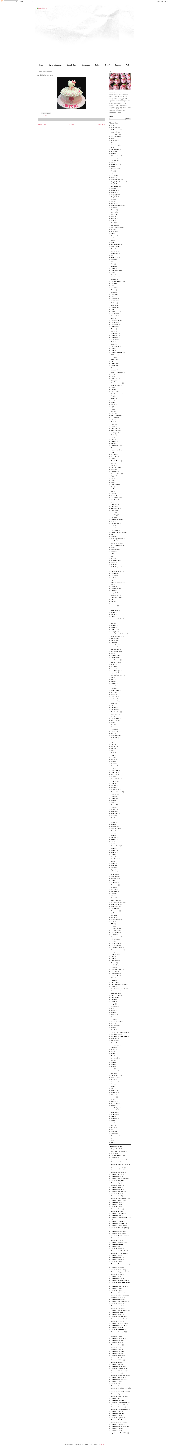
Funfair (113, 459)
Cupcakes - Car (115, 1207)
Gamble (113, 463)
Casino (113, 290)
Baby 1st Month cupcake (118, 182)
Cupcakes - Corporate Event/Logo (121, 1217)
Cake (112, 264)
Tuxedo (113, 986)
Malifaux (113, 614)
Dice (112, 374)
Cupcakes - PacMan (117, 1334)
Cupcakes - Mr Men (116, 1321)
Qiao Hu (113, 803)
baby (112, 1060)
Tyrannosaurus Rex (117, 991)
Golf (112, 489)
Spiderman (114, 883)
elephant (113, 1090)
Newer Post (42, 124)
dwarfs (113, 1088)
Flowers (113, 441)
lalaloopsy (114, 1101)
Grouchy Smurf (115, 497)
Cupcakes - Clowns (116, 1215)
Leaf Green (114, 575)
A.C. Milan (114, 151)
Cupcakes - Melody (116, 1306)
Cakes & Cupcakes (55, 65)
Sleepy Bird (114, 872)
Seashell (113, 844)
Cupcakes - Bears (116, 1194)
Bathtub (113, 216)
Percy (112, 733)
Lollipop (113, 590)
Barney (113, 210)
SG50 (112, 833)
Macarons (114, 606)
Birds (112, 229)
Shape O (113, 854)
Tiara (112, 952)
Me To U (113, 625)
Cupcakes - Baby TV (117, 1181)
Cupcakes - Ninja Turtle (118, 1330)
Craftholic (114, 342)
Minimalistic (114, 645)
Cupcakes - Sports (116, 1381)
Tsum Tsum (114, 982)
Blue (112, 240)
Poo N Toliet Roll (115, 779)
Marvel (113, 623)
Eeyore (113, 407)
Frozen (113, 454)
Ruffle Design (115, 829)
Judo (112, 556)
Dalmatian (114, 363)
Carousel (113, 279)
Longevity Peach (116, 597)
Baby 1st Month (115, 179)
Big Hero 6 (114, 225)
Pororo (113, 787)
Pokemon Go (115, 766)
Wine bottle (114, 1030)
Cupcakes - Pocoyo (116, 1347)
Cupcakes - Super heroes (118, 1396)
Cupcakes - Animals (117, 1170)
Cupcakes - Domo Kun (117, 1233)
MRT (112, 604)
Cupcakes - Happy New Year (119, 1272)
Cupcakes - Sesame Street (119, 1369)
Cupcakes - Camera (117, 1202)
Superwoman (115, 911)
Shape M (113, 852)
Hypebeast (114, 536)
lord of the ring (115, 1103)
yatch (112, 1140)
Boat (112, 242)
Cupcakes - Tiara (116, 1411)
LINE (112, 569)
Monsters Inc (115, 658)
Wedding (113, 1015)
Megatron (114, 627)
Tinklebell (114, 965)
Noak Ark (113, 699)
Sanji (112, 835)
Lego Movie (114, 580)
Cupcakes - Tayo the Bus (118, 1400)
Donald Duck (115, 391)
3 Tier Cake (114, 141)
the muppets (115, 1136)
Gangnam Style (115, 467)
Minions (113, 647)
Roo (112, 818)
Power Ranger (115, 790)
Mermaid (113, 629)
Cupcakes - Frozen (116, 1257)
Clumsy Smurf (115, 331)
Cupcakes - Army (116, 1176)
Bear (112, 221)
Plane (112, 755)
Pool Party (114, 781)
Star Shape (114, 889)
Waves (113, 1012)
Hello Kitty (44, 116)
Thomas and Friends (117, 950)
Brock (112, 249)
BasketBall (114, 214)
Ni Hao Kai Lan (115, 690)
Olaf (112, 705)
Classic (113, 329)
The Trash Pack (115, 945)
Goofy (113, 491)
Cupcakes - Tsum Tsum (118, 1420)
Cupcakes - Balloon (116, 1185)
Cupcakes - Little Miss (117, 1293)
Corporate (86, 65)
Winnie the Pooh (116, 1034)
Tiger (112, 956)
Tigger (113, 958)
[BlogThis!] (44, 113)
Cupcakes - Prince (116, 1353)
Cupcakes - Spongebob (118, 1379)
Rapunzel (114, 805)
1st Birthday (114, 132)
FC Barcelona (115, 417)
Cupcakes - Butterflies (117, 1200)
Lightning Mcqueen (116, 582)
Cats (112, 296)
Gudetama (114, 500)
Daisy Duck (114, 359)
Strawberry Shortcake (117, 902)
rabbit (113, 1121)
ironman (113, 1097)
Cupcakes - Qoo (115, 1358)
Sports (113, 887)
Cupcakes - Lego (116, 1291)
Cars (112, 285)
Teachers (114, 934)
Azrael (113, 177)
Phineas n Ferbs (116, 736)
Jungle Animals (115, 560)
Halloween (114, 504)
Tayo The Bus (115, 930)
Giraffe (113, 478)
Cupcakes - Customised (118, 1223)
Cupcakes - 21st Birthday (118, 1160)
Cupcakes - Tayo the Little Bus (120, 1402)
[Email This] (42, 113)
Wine (112, 1028)
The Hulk (113, 941)
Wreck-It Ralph (115, 1045)
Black (112, 234)
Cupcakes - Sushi (116, 1398)
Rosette (113, 824)
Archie (113, 166)
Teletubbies (114, 939)
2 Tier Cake (114, 134)
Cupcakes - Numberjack (118, 1332)
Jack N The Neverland (117, 545)
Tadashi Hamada (116, 928)
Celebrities (114, 298)
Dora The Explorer (116, 394)
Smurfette (114, 874)
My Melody (114, 673)
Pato (112, 727)
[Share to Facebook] (48, 113)
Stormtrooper (115, 900)
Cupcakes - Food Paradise (118, 1251)
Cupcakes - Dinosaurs (117, 1231)
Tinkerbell (114, 963)
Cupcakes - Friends (116, 1255)
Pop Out (113, 785)
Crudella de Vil (115, 346)
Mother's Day (115, 662)
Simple (113, 867)
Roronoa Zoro (115, 820)
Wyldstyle (114, 1047)
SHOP (107, 65)
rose (112, 1123)
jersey (113, 1099)
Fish (112, 437)
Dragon (113, 398)
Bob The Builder (115, 244)
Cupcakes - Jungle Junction (118, 1286)
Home (41, 65)
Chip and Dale (115, 311)
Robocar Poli (114, 813)
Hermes (113, 517)
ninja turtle (114, 1110)
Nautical (113, 684)
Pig (112, 742)
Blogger (103, 1444)
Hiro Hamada (115, 523)
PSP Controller (115, 718)
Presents (113, 794)
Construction (115, 337)
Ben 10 (113, 223)
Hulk (112, 534)
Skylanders (114, 870)
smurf (113, 1125)
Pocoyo (113, 759)
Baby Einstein (115, 186)
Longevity (114, 593)
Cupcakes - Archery (116, 1174)
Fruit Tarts (114, 456)
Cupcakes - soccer (116, 1428)
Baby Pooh (114, 190)
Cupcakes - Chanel (116, 1209)
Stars (112, 896)
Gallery (97, 65)
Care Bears (114, 277)
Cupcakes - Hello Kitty (117, 1278)
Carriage (113, 283)
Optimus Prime (115, 714)
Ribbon (113, 809)
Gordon (113, 493)
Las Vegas (114, 573)
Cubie (112, 350)
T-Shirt (113, 924)
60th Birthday (115, 149)
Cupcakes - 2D (115, 1162)
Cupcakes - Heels (116, 1276)
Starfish (113, 893)
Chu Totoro (114, 322)
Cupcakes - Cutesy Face (118, 1225)
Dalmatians (114, 366)
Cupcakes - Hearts (116, 1274)
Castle (113, 292)
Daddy (113, 357)
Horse (113, 528)
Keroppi (113, 565)
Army (112, 171)
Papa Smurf (114, 720)
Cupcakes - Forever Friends (119, 1253)
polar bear (114, 1118)
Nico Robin (114, 692)
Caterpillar (114, 294)
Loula (112, 599)
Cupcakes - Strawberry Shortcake (121, 1388)
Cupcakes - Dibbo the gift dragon (120, 1228)
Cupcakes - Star (115, 1384)
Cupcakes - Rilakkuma (117, 1366)
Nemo (113, 686)
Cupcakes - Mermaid (117, 1308)
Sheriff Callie (115, 859)
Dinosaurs (114, 378)
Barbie (113, 208)
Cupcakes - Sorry (116, 1373)
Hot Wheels (114, 530)
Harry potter (114, 510)
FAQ (127, 65)
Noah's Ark (114, 697)
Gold (112, 487)
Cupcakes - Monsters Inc (118, 1317)
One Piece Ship (115, 712)
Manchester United (116, 619)
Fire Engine (114, 433)
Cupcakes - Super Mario (118, 1394)
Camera (113, 266)
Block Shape (114, 238)
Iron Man (113, 541)
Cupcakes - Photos (116, 1340)
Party (112, 722)
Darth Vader (114, 368)
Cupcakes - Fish (115, 1246)
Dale (112, 361)
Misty (112, 653)
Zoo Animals (114, 1058)
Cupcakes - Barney (116, 1187)
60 (111, 147)
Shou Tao (114, 865)
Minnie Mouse (115, 649)
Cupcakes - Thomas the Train (119, 1409)
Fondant (113, 443)
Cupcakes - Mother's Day (118, 1319)
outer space (114, 1112)
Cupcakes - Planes (116, 1345)
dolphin (113, 1080)
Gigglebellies (115, 476)
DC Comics (114, 355)
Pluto (112, 757)
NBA (112, 677)
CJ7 (112, 262)
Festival (113, 426)
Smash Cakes (72, 65)
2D (112, 138)
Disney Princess (115, 385)
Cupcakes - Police (116, 1349)
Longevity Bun (115, 595)
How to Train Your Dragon (118, 532)
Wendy (113, 1017)
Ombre (113, 707)
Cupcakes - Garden (116, 1259)
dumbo (113, 1086)
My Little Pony (115, 671)
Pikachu (113, 748)
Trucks (113, 980)
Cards (113, 275)
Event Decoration (116, 415)
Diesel (113, 376)
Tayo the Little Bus (116, 932)
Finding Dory (114, 428)
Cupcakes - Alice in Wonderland (120, 1164)
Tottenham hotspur (116, 969)
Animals (113, 160)
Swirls (113, 922)
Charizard (114, 301)
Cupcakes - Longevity (117, 1297)
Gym (112, 502)
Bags (112, 199)
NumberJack (114, 701)
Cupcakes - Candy (116, 1204)
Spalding (113, 880)
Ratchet (113, 807)
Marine (113, 621)
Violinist (113, 1008)
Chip (112, 309)
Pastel (113, 725)
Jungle (113, 558)
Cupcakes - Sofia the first (118, 1371)
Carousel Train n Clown (118, 281)
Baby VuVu (114, 197)
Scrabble (113, 839)
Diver (112, 387)
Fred (112, 452)
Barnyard (114, 212)
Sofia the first (115, 878)
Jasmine (113, 552)
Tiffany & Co (114, 954)
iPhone (113, 1095)
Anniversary (114, 164)
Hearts (113, 513)
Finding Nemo (115, 430)
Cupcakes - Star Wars (117, 1386)
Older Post (101, 124)
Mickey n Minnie (115, 636)
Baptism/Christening (117, 205)
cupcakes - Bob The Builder (119, 1433)
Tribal (112, 978)
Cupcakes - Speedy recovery (119, 1375)
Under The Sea (115, 995)
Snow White (114, 876)
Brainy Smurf (115, 247)
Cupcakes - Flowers (116, 1249)
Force (112, 448)
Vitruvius (113, 1010)
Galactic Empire (115, 461)
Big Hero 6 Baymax (116, 227)
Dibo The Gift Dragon (117, 372)
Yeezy (113, 1051)
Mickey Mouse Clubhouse (118, 634)
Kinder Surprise (115, 567)
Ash (112, 173)
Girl (112, 480)
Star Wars (114, 891)
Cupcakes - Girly (116, 1262)
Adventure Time (115, 156)
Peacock (113, 729)
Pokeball (113, 761)
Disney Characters (116, 383)
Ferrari (113, 424)
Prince (113, 796)
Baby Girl (113, 188)
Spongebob (114, 885)
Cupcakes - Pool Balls (117, 1351)
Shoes (113, 863)
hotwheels (114, 1092)
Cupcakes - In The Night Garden (120, 1283)
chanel (113, 1073)
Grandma (114, 495)
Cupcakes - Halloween (117, 1267)
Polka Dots (114, 774)
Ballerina (113, 201)
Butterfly (113, 259)
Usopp (113, 1004)
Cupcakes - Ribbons (117, 1364)
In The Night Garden (117, 539)
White (112, 1023)
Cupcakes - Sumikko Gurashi (119, 1392)
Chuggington (114, 324)
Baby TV (113, 192)
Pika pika (113, 746)
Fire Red (113, 435)
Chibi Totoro (114, 307)
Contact (118, 65)
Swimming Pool (115, 919)
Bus (112, 255)
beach (113, 1064)
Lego (112, 578)
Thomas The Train (116, 948)
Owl (112, 716)
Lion (112, 584)
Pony (112, 777)
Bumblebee (114, 253)
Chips (112, 318)
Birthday (113, 231)
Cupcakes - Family (116, 1240)
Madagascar (114, 610)
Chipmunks (114, 316)
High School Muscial (117, 519)
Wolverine (114, 1041)
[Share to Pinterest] (50, 113)
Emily (112, 411)
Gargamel (114, 471)
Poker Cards (114, 770)
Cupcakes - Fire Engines (118, 1242)
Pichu (112, 740)
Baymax (113, 218)
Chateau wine (115, 305)
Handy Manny (115, 508)
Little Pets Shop (115, 588)
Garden (113, 469)
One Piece (114, 710)
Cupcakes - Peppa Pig (117, 1338)
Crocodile (114, 344)
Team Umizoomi (115, 937)
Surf (112, 913)
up (112, 1138)
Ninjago (113, 694)
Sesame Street (115, 846)
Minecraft (114, 642)
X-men (113, 1049)
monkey (113, 1105)
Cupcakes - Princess (117, 1355)
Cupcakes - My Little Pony (118, 1323)
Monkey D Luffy (115, 655)
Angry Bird (114, 158)
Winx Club (114, 1038)
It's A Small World (116, 543)
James (113, 547)
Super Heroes (115, 904)
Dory (112, 396)
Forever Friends (115, 450)
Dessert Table (115, 370)
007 (112, 125)
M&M (112, 601)
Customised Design (116, 353)
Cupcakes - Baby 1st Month (119, 1178)
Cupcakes (114, 1157)
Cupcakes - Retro (116, 1362)
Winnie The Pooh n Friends (119, 1032)
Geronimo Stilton (116, 474)
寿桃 (112, 1142)
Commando (114, 335)
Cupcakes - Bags (116, 1183)
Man (112, 617)
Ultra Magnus (115, 993)
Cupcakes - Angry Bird (117, 1168)
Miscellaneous (115, 651)
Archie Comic (115, 169)
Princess (113, 798)
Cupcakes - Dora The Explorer (120, 1236)
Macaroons (114, 608)
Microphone (114, 638)
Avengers (114, 175)
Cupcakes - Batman (116, 1189)
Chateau (113, 303)
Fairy (112, 420)
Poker (113, 768)
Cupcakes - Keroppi (117, 1288)
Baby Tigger (114, 195)
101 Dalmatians (115, 130)
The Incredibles (115, 943)
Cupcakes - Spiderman (117, 1377)
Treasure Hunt (115, 976)
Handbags (114, 506)
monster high (115, 1108)
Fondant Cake (115, 446)
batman (113, 1062)
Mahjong (113, 612)
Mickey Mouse (115, 632)
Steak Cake (114, 898)
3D (112, 143)
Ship (112, 861)
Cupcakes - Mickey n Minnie (119, 1310)
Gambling (114, 465)
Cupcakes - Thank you (117, 1407)
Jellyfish (113, 554)
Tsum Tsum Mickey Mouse (119, 984)
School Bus (114, 837)
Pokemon (114, 764)
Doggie (113, 389)
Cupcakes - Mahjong (117, 1299)
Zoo (112, 1056)
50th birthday (115, 145)
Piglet (112, 744)
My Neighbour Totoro (117, 675)
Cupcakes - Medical (116, 1304)
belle (112, 1066)
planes (113, 1116)
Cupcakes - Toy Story (117, 1418)
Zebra (113, 1053)
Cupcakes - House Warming (119, 1280)
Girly (112, 482)
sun (112, 1129)
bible (112, 1069)
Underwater (114, 997)
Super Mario (114, 906)
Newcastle (114, 688)
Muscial (113, 668)
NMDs (113, 679)
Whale (113, 1019)
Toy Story (114, 971)
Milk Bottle (114, 640)
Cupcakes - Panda (116, 1336)
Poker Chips (114, 772)
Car (112, 273)
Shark (113, 857)
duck (112, 1084)
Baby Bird (114, 184)
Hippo (113, 521)
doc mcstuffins (115, 1077)
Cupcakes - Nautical (117, 1327)
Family (113, 422)
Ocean (113, 703)
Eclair (112, 402)
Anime (113, 162)
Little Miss (114, 586)
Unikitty (113, 1002)
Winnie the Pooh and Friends (119, 1036)
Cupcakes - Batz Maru (117, 1191)
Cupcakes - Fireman (117, 1244)
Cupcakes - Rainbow (117, 1360)
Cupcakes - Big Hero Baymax (119, 1198)
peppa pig (114, 1114)
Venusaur (114, 1006)
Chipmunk (114, 314)
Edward (113, 404)
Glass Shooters (115, 485)
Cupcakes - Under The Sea (119, 1422)
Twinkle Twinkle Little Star (118, 989)
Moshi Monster (115, 660)
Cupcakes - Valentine (117, 1424)
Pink (112, 751)
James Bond (114, 549)
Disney (113, 381)
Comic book (114, 333)
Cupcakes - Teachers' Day (118, 1405)
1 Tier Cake (114, 127)
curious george (115, 1075)
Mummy (113, 666)
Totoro (113, 967)
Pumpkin (113, 800)
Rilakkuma (114, 811)
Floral (112, 439)
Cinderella (114, 327)
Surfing (113, 917)
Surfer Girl (114, 915)
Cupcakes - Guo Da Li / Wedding (120, 1264)
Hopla (113, 526)
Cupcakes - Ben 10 (116, 1196)
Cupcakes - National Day (118, 1325)
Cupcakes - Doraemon (117, 1238)
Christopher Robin (116, 320)
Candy (113, 268)
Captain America (116, 270)
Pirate (113, 753)
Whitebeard (114, 1025)
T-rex (112, 926)
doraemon (114, 1082)
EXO (112, 400)
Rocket (113, 816)
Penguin (113, 731)
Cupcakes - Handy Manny (118, 1270)
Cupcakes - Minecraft (117, 1312)
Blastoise (113, 236)
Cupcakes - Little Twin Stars (119, 1295)
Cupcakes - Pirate (116, 1342)
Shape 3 (113, 850)
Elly (112, 409)
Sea (112, 841)
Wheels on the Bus (116, 1021)
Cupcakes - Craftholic (117, 1221)
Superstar (114, 909)
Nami (112, 681)
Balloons (113, 203)
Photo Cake (114, 738)
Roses (113, 822)
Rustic (113, 831)
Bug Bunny (114, 251)
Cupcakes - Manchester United (120, 1301)
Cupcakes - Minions (117, 1314)
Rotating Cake (115, 826)
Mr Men (113, 664)
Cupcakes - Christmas (117, 1213)
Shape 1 (113, 848)
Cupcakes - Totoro (116, 1415)
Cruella (113, 348)
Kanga (113, 562)
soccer (113, 1127)
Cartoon (113, 288)
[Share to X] (46, 113)
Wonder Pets (115, 1043)
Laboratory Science (116, 571)
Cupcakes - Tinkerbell (117, 1413)
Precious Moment (116, 792)
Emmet (113, 413)
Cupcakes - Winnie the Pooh (119, 1426)
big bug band (115, 1071)
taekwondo (114, 1134)
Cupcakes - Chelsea (117, 1211)
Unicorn (113, 999)
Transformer (115, 973)
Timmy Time (114, 960)
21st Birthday (115, 136)
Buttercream (114, 257)
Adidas (113, 153)
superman (114, 1131)
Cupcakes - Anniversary (118, 1172)
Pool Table (114, 783)
